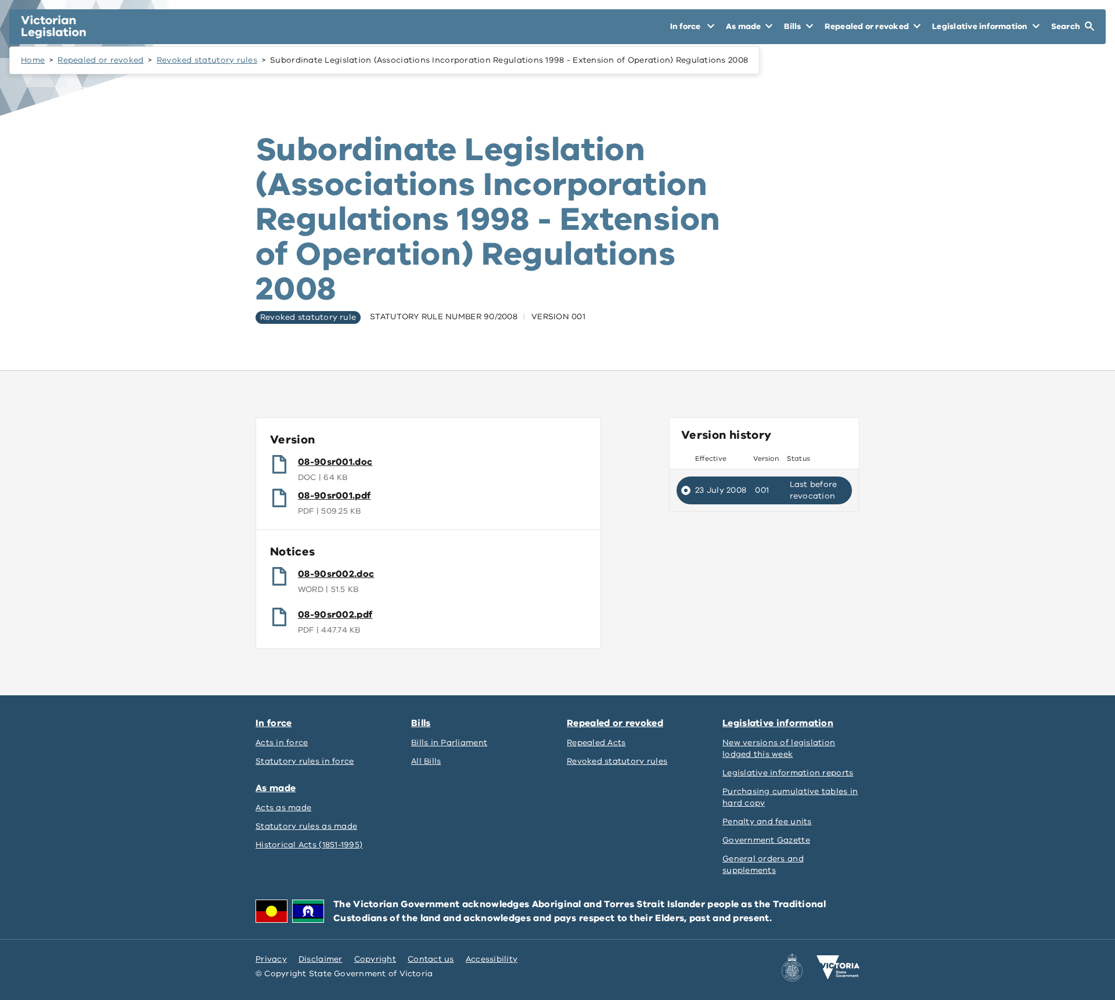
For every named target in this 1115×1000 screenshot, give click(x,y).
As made (276, 788)
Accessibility (492, 959)
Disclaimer (320, 959)
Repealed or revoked (100, 60)
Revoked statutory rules (207, 60)
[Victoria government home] (838, 967)
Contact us (431, 959)
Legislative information (777, 723)
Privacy (271, 959)
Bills (421, 723)
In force (274, 723)
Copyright (375, 959)
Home (33, 60)
